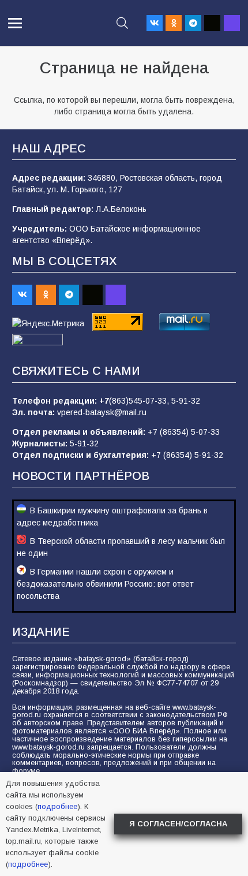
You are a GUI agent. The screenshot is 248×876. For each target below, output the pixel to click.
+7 (104, 400)
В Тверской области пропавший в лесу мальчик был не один (121, 547)
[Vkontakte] (154, 23)
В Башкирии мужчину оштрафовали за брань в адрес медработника (112, 516)
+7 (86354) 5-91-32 (187, 455)
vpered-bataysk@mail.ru (101, 412)
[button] (15, 23)
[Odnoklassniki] (174, 23)
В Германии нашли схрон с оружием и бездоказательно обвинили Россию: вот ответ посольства (105, 584)
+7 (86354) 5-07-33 (184, 432)
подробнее (57, 806)
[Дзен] (212, 23)
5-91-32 (185, 400)
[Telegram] (193, 23)
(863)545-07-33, (140, 400)
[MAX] (232, 23)
